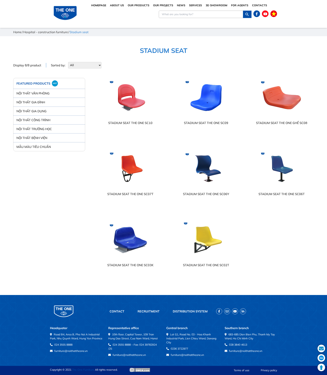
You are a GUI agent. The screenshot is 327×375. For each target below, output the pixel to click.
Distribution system (190, 311)
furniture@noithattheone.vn (71, 351)
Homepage (98, 5)
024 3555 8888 (63, 344)
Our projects (163, 5)
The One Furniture (83, 369)
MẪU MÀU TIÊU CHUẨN (33, 147)
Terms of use (241, 370)
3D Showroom (216, 5)
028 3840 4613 (238, 344)
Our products (138, 5)
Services (195, 5)
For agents (239, 5)
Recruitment (149, 311)
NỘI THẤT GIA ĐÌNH (30, 102)
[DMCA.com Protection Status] (139, 370)
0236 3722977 (179, 348)
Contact (117, 311)
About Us (117, 5)
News (181, 5)
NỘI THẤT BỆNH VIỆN (31, 138)
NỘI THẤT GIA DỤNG (31, 111)
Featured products (36, 83)
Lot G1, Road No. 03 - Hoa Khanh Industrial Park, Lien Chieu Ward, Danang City (191, 338)
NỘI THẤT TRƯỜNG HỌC (34, 129)
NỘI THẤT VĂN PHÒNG (33, 93)
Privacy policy (269, 370)
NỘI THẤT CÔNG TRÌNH (33, 120)
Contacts (259, 5)
